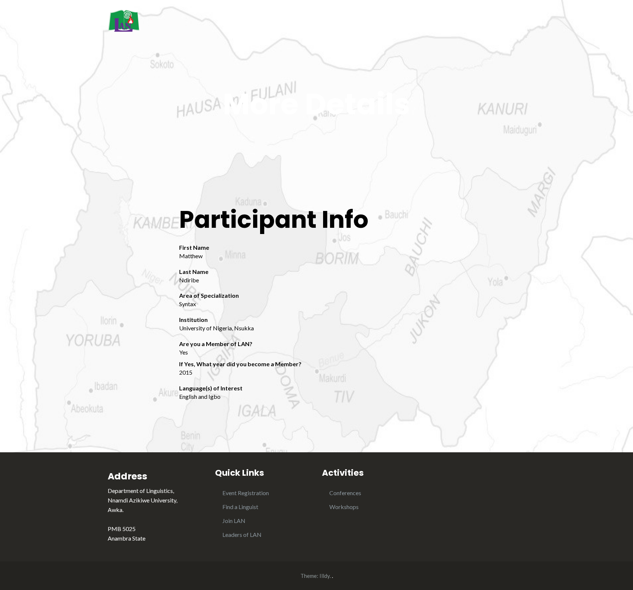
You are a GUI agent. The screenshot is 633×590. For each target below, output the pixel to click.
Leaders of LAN (242, 534)
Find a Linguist (240, 506)
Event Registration (245, 492)
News (483, 21)
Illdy (324, 575)
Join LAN (233, 520)
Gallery (515, 21)
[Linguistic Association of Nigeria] (124, 19)
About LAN (407, 21)
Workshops (344, 506)
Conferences (345, 492)
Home (368, 21)
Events (451, 21)
